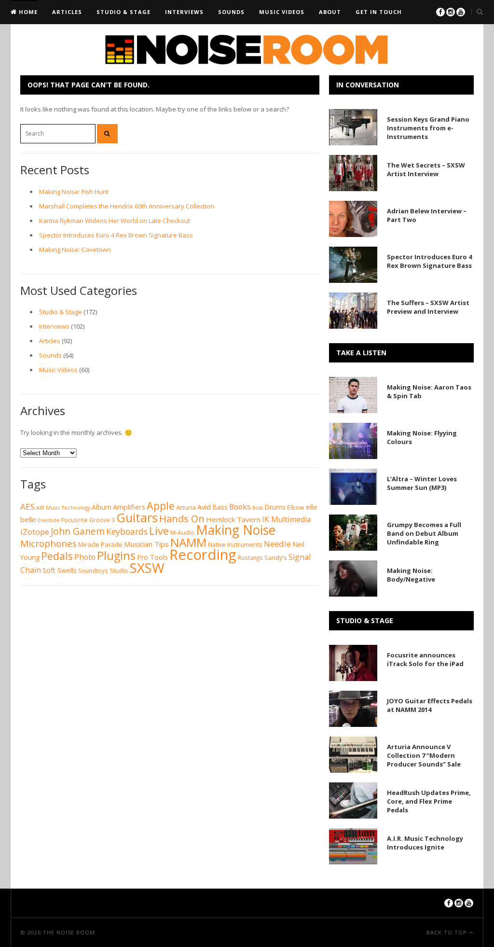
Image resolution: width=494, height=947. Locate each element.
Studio (119, 571)
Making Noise (235, 530)
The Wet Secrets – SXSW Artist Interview (426, 169)
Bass (220, 507)
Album (101, 507)
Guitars (137, 517)
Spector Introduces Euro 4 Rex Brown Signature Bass (116, 235)
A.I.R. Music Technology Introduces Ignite (425, 842)
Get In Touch (379, 11)
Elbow (295, 507)
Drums (275, 507)
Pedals (57, 556)
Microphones (48, 543)
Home (27, 11)
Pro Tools (152, 557)
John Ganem (78, 531)
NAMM (188, 542)
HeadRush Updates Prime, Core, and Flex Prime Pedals (429, 801)
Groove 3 (102, 520)
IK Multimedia (286, 519)
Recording (202, 554)
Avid (204, 507)
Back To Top (447, 932)
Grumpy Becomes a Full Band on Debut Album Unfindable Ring (424, 533)
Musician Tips (146, 544)
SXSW (147, 567)
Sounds (231, 11)
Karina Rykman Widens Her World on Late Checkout (114, 220)
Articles (67, 11)
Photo (85, 557)
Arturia (186, 507)
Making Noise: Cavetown (75, 249)
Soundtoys (93, 570)
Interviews (184, 11)
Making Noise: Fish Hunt (74, 191)
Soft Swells (59, 570)
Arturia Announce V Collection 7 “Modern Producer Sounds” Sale (424, 755)
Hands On (182, 518)
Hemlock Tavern (233, 519)
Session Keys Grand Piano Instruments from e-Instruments (428, 128)
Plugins (116, 555)
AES (27, 506)
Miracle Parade (100, 544)
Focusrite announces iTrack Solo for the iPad (425, 659)
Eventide (49, 520)
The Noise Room (69, 932)
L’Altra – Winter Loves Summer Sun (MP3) (422, 483)
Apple (161, 506)
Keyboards (127, 531)
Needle (277, 543)
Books (240, 506)
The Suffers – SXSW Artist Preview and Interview (428, 307)
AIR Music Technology (63, 507)
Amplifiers (129, 507)
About (330, 11)
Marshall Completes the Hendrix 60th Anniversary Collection (126, 206)
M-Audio (182, 533)
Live (159, 530)
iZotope (34, 531)
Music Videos (281, 11)
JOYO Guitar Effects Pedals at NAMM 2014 (429, 705)
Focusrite (74, 520)
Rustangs (250, 557)
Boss (257, 507)
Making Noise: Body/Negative (411, 575)
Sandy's (275, 558)
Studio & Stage (123, 11)
